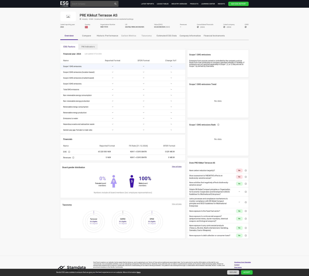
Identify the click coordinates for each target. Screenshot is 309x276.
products (194, 4)
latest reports (147, 4)
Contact (236, 265)
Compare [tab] (86, 35)
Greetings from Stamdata (242, 262)
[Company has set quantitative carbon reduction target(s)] (246, 170)
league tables (163, 4)
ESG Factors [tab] (69, 47)
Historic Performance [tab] (107, 35)
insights (221, 4)
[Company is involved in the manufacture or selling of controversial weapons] (246, 218)
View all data (177, 166)
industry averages (179, 4)
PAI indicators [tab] (88, 47)
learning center (208, 4)
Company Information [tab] (190, 35)
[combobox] (92, 3)
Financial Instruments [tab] (214, 35)
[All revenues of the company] (73, 157)
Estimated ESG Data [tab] (167, 35)
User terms (238, 267)
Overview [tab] (69, 35)
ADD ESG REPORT (238, 4)
